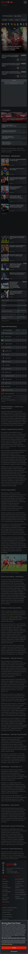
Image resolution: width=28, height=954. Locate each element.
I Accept (14, 947)
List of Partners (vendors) (6, 944)
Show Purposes (14, 951)
